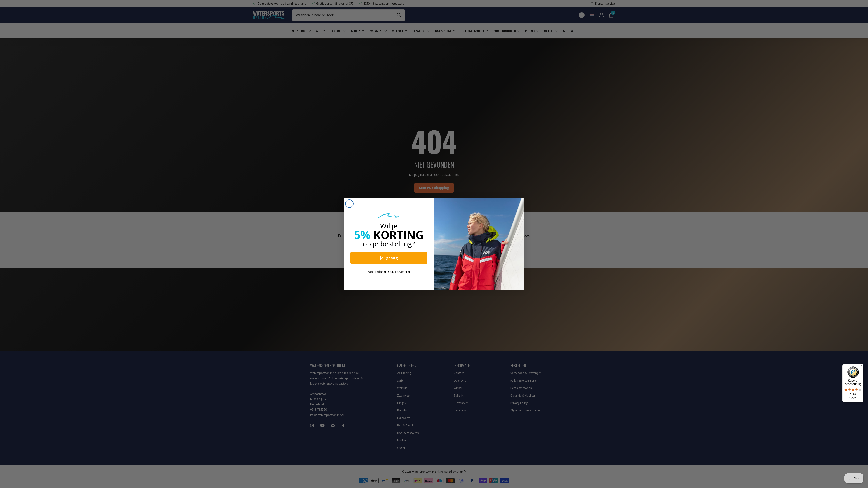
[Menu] (860, 366)
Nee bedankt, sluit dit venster (389, 272)
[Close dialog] (349, 204)
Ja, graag (389, 257)
